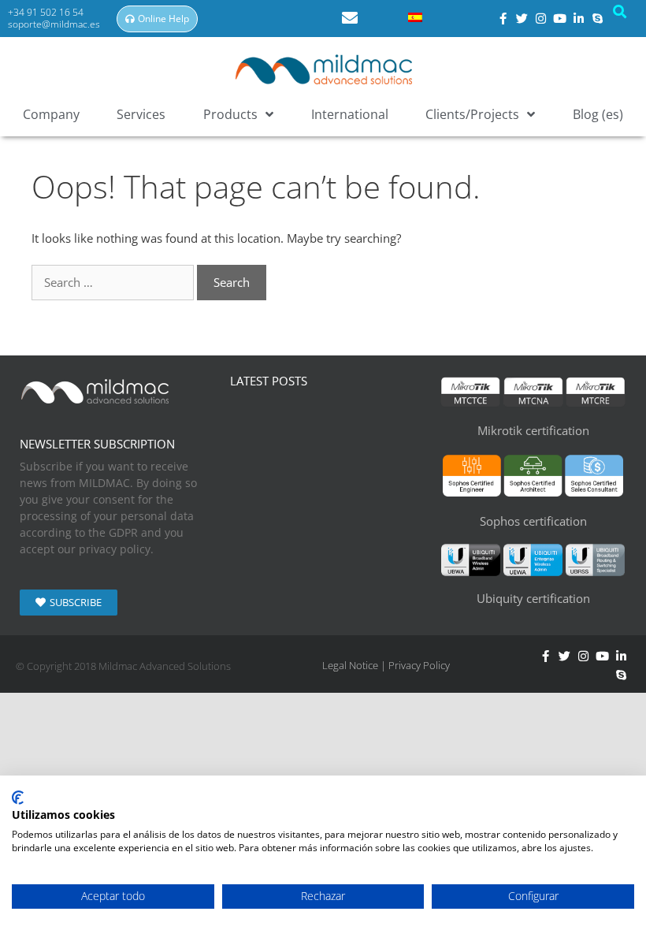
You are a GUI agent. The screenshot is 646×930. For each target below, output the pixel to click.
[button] (620, 12)
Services (141, 114)
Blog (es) (598, 114)
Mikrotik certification (533, 430)
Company (51, 114)
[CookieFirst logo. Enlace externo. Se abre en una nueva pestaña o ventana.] (18, 797)
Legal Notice (350, 665)
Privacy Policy (419, 665)
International (349, 114)
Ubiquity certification (533, 598)
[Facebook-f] (545, 656)
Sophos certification (533, 521)
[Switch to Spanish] (415, 16)
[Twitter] (522, 18)
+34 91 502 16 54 (47, 12)
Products (230, 114)
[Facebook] (503, 18)
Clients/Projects (472, 114)
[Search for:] (114, 282)
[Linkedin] (579, 18)
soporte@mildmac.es (54, 24)
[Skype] (597, 18)
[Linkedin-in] (620, 656)
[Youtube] (560, 18)
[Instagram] (541, 18)
